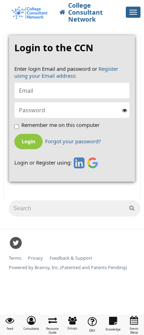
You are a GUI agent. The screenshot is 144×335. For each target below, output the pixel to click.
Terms (15, 258)
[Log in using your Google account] (93, 162)
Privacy (35, 258)
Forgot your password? (73, 141)
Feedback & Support (71, 258)
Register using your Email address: (66, 72)
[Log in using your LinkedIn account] (78, 162)
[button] (31, 323)
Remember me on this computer (60, 125)
